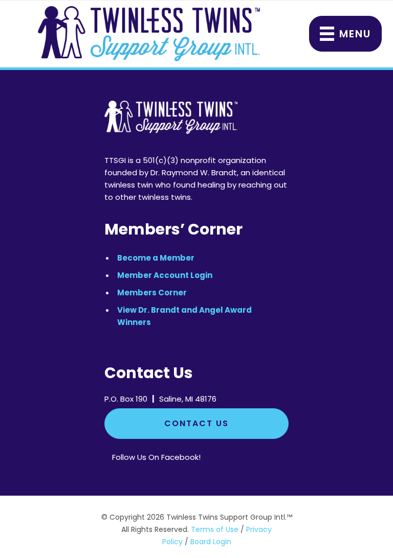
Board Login (210, 542)
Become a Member (155, 257)
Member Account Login (164, 275)
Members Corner (152, 292)
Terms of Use (214, 529)
